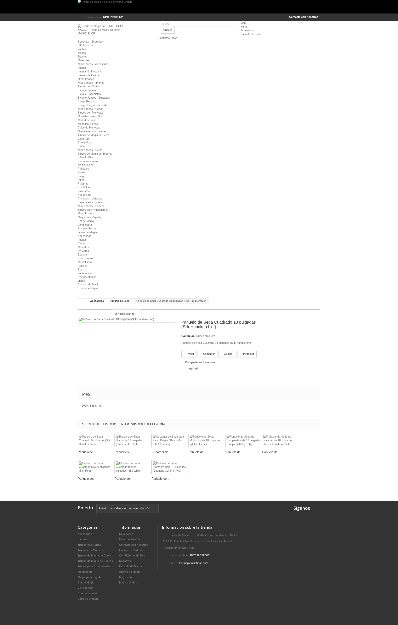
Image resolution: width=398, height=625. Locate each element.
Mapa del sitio (128, 582)
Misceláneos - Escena (91, 206)
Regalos (82, 265)
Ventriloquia (85, 273)
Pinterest (248, 353)
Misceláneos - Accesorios (93, 64)
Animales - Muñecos (90, 198)
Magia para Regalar (89, 217)
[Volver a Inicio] (82, 301)
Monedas (83, 247)
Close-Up (83, 138)
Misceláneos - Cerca (90, 150)
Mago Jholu (126, 577)
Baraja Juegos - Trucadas (93, 105)
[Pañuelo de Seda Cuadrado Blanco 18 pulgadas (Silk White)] (133, 467)
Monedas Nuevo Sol (90, 116)
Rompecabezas (87, 228)
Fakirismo (84, 191)
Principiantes (85, 258)
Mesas (82, 52)
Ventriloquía (85, 224)
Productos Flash (167, 37)
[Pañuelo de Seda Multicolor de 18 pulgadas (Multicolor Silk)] (206, 440)
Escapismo (84, 194)
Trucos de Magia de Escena (95, 153)
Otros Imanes (86, 79)
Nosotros (125, 561)
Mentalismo (85, 213)
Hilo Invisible (85, 45)
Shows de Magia (88, 288)
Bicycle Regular (87, 90)
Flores (81, 172)
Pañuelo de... (86, 452)
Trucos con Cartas (89, 86)
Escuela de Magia (88, 284)
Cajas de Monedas (89, 127)
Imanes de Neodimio (90, 71)
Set (80, 269)
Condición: (188, 336)
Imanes (82, 67)
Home (244, 26)
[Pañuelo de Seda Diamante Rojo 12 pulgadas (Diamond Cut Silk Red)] (170, 467)
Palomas (83, 183)
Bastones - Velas (88, 161)
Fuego (81, 176)
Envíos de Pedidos (131, 550)
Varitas (82, 49)
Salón (81, 146)
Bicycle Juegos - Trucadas (94, 97)
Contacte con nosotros (303, 16)
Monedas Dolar (87, 120)
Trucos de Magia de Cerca (93, 135)
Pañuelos (83, 168)
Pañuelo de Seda (250, 34)
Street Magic (85, 142)
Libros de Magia (87, 232)
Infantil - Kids (86, 157)
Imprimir (193, 368)
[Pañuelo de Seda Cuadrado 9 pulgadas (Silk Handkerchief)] (96, 440)
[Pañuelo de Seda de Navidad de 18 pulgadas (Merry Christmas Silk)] (280, 440)
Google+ (228, 353)
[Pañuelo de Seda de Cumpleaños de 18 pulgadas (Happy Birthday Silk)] (243, 440)
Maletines (83, 60)
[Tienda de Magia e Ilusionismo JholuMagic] (199, 6)
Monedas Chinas (88, 123)
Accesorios (247, 30)
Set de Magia (86, 221)
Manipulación (85, 164)
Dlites (81, 179)
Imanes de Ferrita (88, 75)
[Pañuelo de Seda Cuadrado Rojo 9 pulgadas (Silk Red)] (96, 467)
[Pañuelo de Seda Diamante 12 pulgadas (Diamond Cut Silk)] (133, 440)
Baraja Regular (86, 101)
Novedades (126, 534)
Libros (81, 280)
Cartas (82, 243)
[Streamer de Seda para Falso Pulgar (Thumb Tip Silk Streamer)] (170, 440)
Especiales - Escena (90, 202)
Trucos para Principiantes (93, 209)
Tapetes (82, 56)
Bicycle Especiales (89, 93)
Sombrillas (84, 187)
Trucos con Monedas (90, 112)
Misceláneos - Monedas (92, 131)
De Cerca (83, 250)
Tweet (190, 353)
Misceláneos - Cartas (90, 108)
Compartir (208, 353)
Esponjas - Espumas (90, 41)
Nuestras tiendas (130, 539)
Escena (82, 254)
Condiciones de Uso (132, 555)
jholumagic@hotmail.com (193, 563)
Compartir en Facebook (200, 362)
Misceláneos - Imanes (91, 82)
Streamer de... (161, 452)
